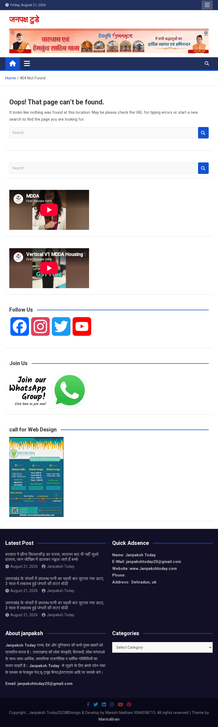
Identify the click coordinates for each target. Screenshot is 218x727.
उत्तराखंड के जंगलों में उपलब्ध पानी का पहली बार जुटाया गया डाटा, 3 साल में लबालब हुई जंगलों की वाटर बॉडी (54, 581)
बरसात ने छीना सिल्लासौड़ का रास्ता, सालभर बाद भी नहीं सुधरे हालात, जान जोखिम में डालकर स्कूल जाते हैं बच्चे (52, 557)
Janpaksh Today (60, 566)
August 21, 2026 (24, 566)
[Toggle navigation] (27, 63)
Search (203, 132)
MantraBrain (109, 719)
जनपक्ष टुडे (24, 19)
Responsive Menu (207, 5)
